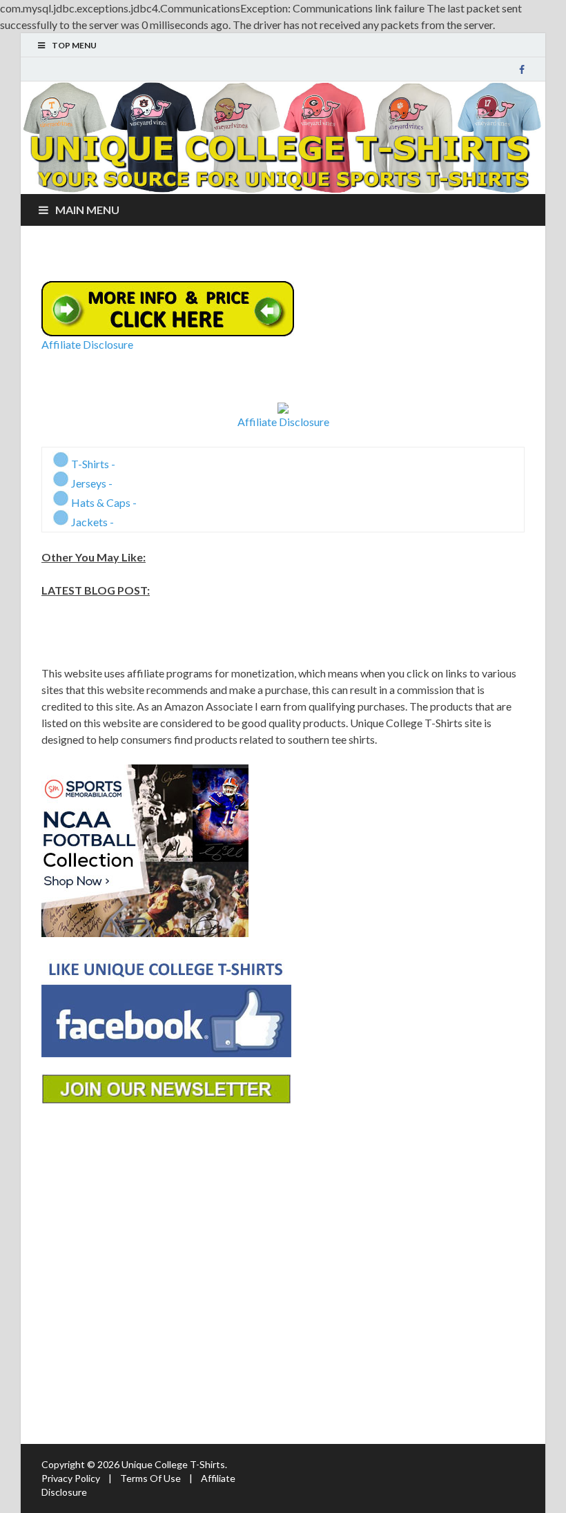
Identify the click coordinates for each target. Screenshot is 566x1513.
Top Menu (74, 45)
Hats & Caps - (103, 502)
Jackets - (91, 521)
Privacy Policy (70, 1478)
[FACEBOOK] (522, 70)
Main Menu (87, 209)
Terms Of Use (150, 1478)
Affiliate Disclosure (87, 344)
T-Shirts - (92, 463)
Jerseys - (91, 483)
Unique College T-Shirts (173, 1464)
